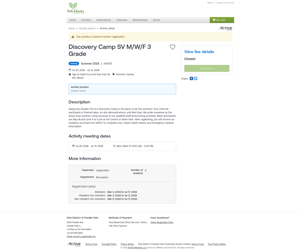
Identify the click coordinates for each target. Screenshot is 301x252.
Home (72, 28)
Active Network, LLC (137, 247)
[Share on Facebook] (191, 79)
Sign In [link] (210, 3)
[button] (172, 47)
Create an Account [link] (225, 3)
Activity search (87, 28)
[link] (199, 52)
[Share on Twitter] (196, 79)
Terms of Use (197, 244)
